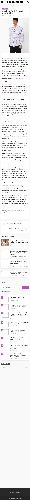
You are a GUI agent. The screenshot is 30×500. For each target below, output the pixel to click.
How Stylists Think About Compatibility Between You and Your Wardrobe (19, 305)
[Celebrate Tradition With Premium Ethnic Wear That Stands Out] (5, 299)
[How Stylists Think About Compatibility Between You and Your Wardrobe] (5, 307)
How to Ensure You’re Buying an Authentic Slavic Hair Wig (17, 330)
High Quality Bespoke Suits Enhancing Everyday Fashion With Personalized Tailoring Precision (19, 347)
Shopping (5, 8)
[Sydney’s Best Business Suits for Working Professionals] (5, 340)
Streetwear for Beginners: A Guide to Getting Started (19, 273)
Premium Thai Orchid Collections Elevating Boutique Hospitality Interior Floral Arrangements (19, 355)
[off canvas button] (2, 2)
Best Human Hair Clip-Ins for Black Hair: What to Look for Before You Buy (19, 323)
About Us (18, 492)
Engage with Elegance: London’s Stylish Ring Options (18, 262)
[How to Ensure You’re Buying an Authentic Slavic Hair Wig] (5, 332)
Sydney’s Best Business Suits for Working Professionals (17, 338)
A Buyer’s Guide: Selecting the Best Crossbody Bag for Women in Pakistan (19, 253)
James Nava (14, 256)
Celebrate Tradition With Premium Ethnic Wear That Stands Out (18, 298)
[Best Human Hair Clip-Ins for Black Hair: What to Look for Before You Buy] (5, 324)
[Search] (28, 2)
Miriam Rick (6, 15)
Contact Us (12, 492)
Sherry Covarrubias (14, 266)
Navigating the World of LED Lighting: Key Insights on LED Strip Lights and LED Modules (19, 242)
